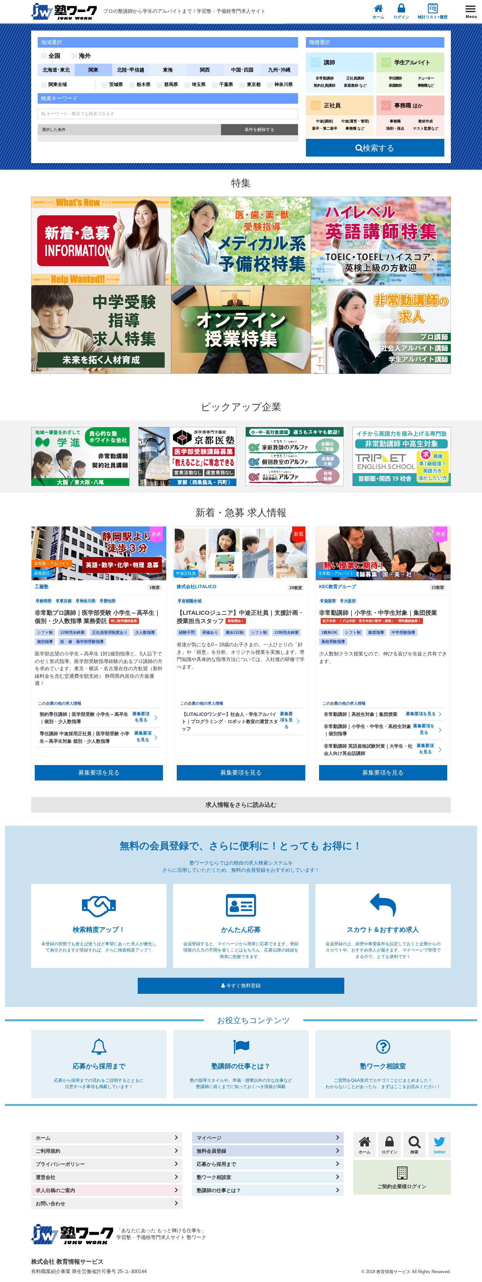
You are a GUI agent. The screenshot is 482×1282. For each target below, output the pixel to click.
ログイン (401, 17)
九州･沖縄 (279, 70)
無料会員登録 (211, 1151)
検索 (414, 1152)
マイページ (209, 1138)
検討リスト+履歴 (433, 17)
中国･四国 (242, 70)
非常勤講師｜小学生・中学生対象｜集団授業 (378, 612)
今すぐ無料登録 (243, 985)
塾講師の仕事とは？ (219, 1190)
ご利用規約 (48, 1151)
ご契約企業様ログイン (402, 1186)
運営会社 (45, 1177)
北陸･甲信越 (130, 70)
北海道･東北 (56, 70)
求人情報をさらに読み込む (241, 804)
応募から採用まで (216, 1164)
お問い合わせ (50, 1203)
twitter (440, 1152)
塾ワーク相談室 (214, 1177)
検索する (375, 148)
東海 (168, 70)
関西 (205, 70)
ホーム (378, 17)
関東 (93, 70)
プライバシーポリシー (60, 1164)
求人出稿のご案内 (55, 1190)
